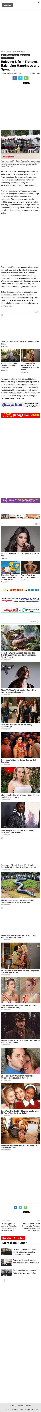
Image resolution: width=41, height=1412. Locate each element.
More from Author (14, 1243)
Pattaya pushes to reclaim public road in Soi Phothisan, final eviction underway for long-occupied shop (30, 1226)
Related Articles (13, 1238)
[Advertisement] (20, 27)
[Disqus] (20, 1313)
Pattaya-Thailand (12, 55)
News (3, 55)
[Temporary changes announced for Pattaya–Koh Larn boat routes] (6, 1272)
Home (3, 51)
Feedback (28, 1405)
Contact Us (13, 1405)
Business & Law (5, 1253)
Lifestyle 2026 (24, 55)
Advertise (21, 1405)
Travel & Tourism (7, 58)
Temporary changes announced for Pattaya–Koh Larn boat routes (26, 1271)
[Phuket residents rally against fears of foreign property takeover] (6, 1262)
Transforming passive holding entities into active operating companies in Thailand (24, 1252)
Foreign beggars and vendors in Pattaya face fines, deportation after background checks (9, 1226)
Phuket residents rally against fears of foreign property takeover (26, 1261)
